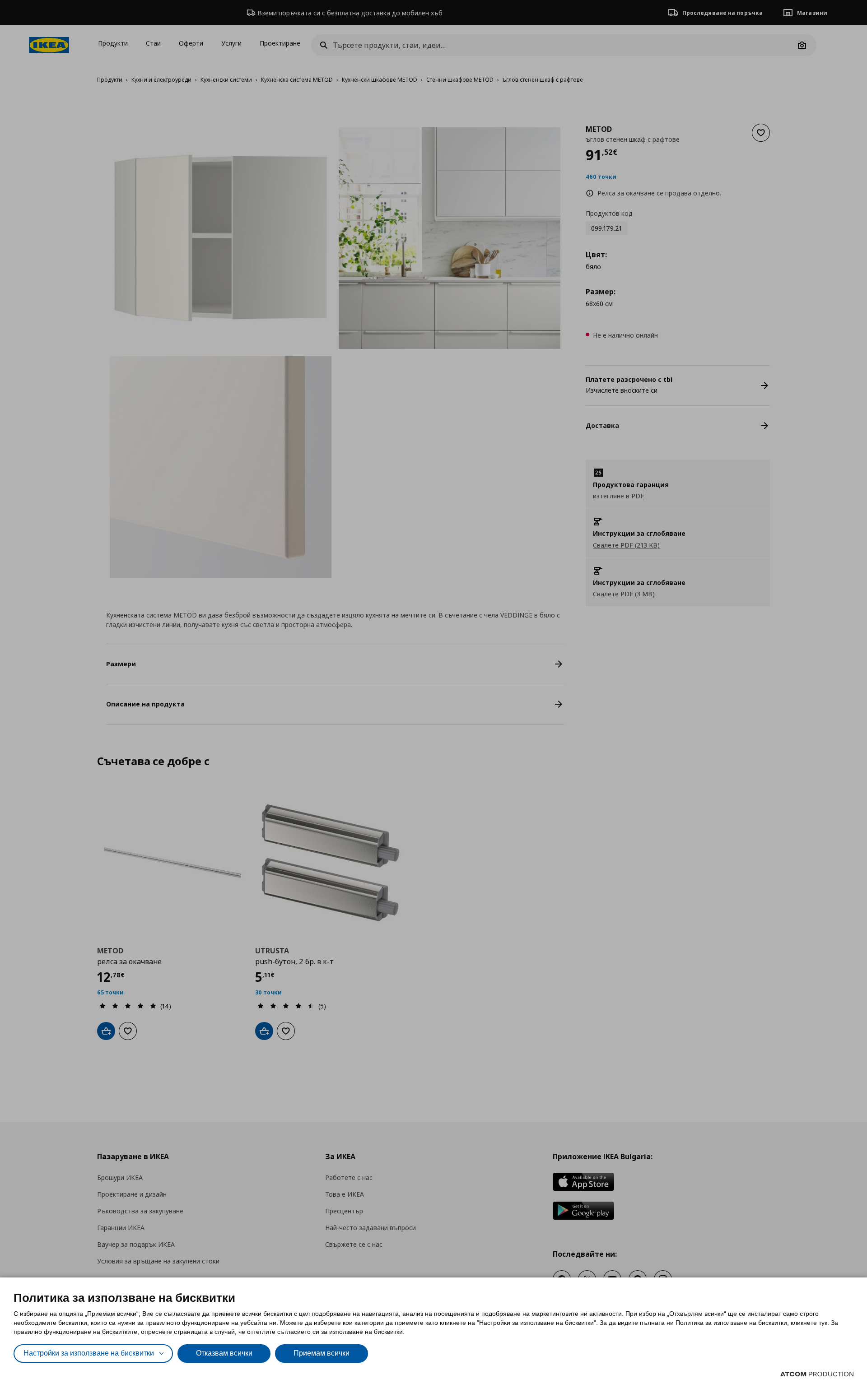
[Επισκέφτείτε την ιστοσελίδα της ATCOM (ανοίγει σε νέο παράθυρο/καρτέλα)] (816, 1374)
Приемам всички (322, 1353)
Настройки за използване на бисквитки (88, 1353)
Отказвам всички (224, 1353)
